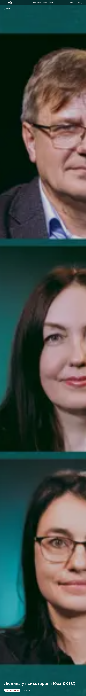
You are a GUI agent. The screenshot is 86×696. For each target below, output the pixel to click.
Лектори (39, 2)
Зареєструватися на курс (12, 690)
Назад (8, 8)
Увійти (79, 2)
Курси (34, 2)
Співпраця (50, 2)
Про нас (45, 2)
